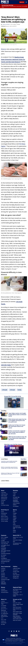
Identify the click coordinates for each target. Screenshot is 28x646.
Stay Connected (5, 566)
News (2, 490)
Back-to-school (4, 516)
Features (3, 535)
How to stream (4, 578)
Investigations (4, 558)
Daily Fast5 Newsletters (3, 583)
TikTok (2, 571)
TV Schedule (3, 605)
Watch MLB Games (17, 607)
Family (19, 390)
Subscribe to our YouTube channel (13, 444)
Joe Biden (15, 573)
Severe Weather (16, 503)
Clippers (14, 516)
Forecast (15, 492)
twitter (11, 631)
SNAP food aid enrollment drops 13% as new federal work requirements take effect (17, 438)
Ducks (14, 524)
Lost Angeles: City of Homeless (5, 546)
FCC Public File (4, 612)
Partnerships (3, 622)
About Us (3, 599)
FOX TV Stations (13, 24)
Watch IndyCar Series (17, 611)
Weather (15, 490)
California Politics (16, 568)
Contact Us (3, 621)
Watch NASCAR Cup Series (17, 609)
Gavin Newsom (16, 574)
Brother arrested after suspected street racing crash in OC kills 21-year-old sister (16, 432)
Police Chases (4, 495)
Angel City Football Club (17, 528)
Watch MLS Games (17, 620)
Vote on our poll (4, 519)
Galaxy (14, 530)
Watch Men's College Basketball (17, 614)
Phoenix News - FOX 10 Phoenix (17, 592)
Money (3, 587)
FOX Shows (3, 607)
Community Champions (3, 548)
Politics (2, 503)
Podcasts (3, 581)
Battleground (15, 578)
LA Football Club (16, 526)
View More (23, 459)
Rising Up (3, 556)
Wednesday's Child (5, 542)
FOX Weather (16, 506)
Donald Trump (16, 571)
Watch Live (22, 2)
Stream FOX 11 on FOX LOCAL (18, 538)
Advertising (3, 610)
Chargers (15, 513)
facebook (9, 631)
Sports (15, 510)
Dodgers (15, 518)
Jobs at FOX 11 (4, 608)
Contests (3, 601)
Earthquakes (15, 498)
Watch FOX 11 (17, 535)
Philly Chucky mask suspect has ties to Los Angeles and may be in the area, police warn (17, 420)
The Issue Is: (3, 538)
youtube (16, 631)
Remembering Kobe (5, 561)
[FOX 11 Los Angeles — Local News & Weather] (5, 2)
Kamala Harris (16, 576)
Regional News (17, 587)
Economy (3, 589)
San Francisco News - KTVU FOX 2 (17, 590)
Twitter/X (3, 576)
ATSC (2, 618)
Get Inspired (3, 555)
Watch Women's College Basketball (17, 616)
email (19, 631)
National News (4, 497)
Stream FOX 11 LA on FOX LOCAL (12, 396)
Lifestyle (18, 24)
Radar (14, 495)
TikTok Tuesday (4, 521)
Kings (14, 522)
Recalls (2, 502)
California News (4, 494)
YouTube (3, 573)
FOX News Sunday (5, 505)
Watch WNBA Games (17, 618)
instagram (14, 631)
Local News (4, 459)
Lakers (14, 514)
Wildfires (15, 504)
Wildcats (14, 521)
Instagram (3, 570)
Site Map (3, 624)
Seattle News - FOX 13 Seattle (17, 595)
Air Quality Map (16, 497)
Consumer (3, 500)
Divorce (3, 49)
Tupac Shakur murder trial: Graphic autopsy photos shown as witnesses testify (17, 415)
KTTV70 (2, 563)
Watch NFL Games (17, 602)
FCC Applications (4, 613)
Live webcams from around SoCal (17, 544)
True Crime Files (4, 543)
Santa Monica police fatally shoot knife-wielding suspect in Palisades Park (9, 462)
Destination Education (5, 553)
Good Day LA (5, 510)
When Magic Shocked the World (5, 551)
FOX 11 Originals (4, 537)
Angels (14, 519)
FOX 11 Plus (3, 619)
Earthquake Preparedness (16, 501)
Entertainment (4, 498)
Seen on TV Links (4, 518)
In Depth (3, 540)
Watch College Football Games (18, 605)
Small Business (4, 590)
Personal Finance (4, 592)
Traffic (14, 494)
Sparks (14, 532)
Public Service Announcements (4, 616)
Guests (2, 511)
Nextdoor (3, 574)
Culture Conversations (5, 560)
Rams (14, 511)
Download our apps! (5, 579)
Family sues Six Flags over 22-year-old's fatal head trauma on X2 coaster (17, 426)
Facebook (3, 568)
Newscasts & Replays (17, 540)
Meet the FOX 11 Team (4, 603)
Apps (14, 541)
